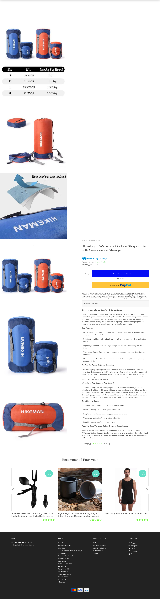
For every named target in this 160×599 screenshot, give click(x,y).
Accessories (62, 566)
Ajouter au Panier (120, 273)
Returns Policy (98, 551)
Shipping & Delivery (100, 548)
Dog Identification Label (66, 556)
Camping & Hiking (95, 240)
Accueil (84, 240)
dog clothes (62, 553)
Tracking (96, 553)
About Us (61, 582)
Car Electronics (63, 571)
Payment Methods (99, 545)
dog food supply (63, 558)
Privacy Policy (63, 577)
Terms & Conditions (65, 574)
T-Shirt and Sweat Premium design (70, 551)
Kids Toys (61, 548)
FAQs (95, 543)
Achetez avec (115, 285)
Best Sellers (62, 543)
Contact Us (62, 579)
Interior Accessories (65, 564)
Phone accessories (64, 545)
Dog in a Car (62, 561)
